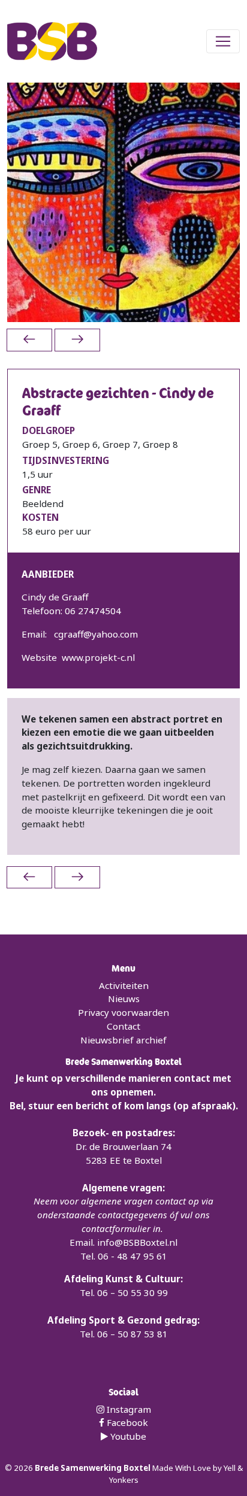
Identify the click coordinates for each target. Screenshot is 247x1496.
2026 (24, 1467)
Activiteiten (124, 985)
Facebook (126, 1422)
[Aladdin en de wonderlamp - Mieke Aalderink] (29, 340)
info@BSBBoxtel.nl (137, 1242)
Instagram (127, 1409)
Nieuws (124, 999)
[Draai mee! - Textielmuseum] (77, 340)
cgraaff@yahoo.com (96, 634)
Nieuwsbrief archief (123, 1040)
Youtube (127, 1436)
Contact (123, 1026)
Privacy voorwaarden (123, 1012)
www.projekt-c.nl (98, 657)
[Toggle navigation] (223, 41)
